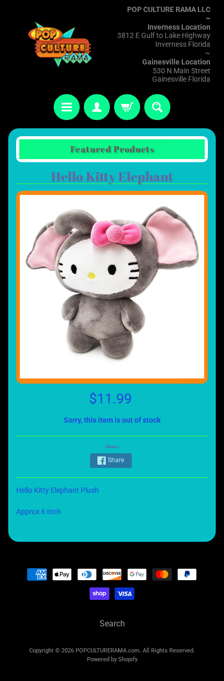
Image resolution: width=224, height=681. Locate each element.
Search (112, 623)
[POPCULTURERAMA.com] (60, 44)
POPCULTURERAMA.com (108, 650)
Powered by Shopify (112, 659)
